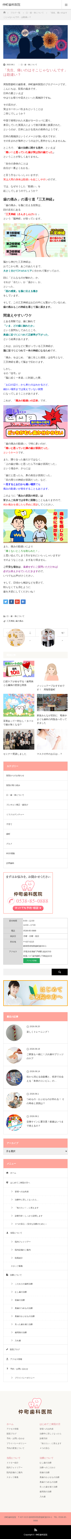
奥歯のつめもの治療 (23, 1308)
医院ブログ (14, 1349)
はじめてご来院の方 (50, 1424)
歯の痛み (19, 621)
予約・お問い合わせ (18, 1369)
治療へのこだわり (47, 1467)
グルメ (9, 844)
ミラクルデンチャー (15, 814)
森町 (8, 834)
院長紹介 (18, 1258)
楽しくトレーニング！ (38, 1031)
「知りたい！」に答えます (26, 1208)
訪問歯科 (10, 863)
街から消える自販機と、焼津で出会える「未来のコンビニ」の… (45, 1078)
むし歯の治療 (20, 1292)
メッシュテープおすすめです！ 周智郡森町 (51, 687)
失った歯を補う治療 (23, 1324)
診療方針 (44, 1438)
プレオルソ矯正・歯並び (17, 805)
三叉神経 (11, 621)
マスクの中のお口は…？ (49, 754)
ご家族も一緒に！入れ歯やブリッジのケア (45, 1056)
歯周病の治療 (20, 1332)
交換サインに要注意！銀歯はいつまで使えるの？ (45, 1123)
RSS (35, 1529)
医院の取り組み (13, 785)
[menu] (66, 4)
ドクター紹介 (12, 1463)
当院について (15, 1233)
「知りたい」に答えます (50, 1443)
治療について (15, 1275)
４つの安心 (45, 1448)
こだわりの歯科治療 (23, 1284)
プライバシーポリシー (24, 1378)
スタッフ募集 (17, 1266)
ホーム (12, 1173)
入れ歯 (17, 1340)
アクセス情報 (15, 1359)
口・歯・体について (29, 65)
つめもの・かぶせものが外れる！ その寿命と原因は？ (45, 1101)
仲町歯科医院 (41, 1535)
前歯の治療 (19, 1300)
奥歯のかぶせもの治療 (24, 1316)
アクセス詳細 (31, 960)
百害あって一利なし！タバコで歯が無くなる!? (18, 723)
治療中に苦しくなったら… (26, 1200)
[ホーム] (4, 11)
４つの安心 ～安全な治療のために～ (30, 1224)
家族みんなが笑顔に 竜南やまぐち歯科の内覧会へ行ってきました (52, 719)
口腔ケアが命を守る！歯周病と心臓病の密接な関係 (18, 683)
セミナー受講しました (14, 754)
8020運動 (10, 853)
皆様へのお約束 (21, 1191)
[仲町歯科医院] (30, 4)
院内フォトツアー (22, 1242)
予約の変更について (15, 1448)
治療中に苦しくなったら (50, 1434)
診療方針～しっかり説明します (28, 1216)
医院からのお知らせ (15, 775)
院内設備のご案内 (22, 1250)
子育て (9, 824)
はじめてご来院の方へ (19, 1183)
